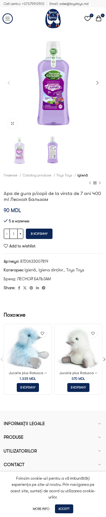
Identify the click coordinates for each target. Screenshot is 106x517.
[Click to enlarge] (12, 124)
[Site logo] (53, 18)
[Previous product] (90, 183)
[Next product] (99, 183)
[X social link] (25, 288)
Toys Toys (64, 175)
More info (41, 509)
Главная (11, 175)
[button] (28, 387)
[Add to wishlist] (42, 333)
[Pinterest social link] (31, 288)
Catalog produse (37, 175)
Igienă (82, 175)
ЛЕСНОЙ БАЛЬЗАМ (34, 279)
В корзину (39, 234)
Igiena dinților (51, 270)
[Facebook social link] (19, 288)
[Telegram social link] (43, 288)
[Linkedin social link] (37, 288)
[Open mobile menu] (7, 18)
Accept (64, 509)
